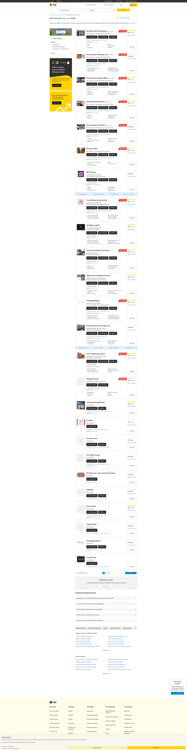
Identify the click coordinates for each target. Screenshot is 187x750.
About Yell (127, 711)
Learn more (56, 103)
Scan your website (110, 721)
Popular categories (91, 5)
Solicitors (70, 733)
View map (61, 32)
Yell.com (52, 1)
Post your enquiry (108, 5)
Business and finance (92, 719)
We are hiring (53, 731)
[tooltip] (114, 10)
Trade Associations (55, 723)
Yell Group (128, 707)
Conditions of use (129, 723)
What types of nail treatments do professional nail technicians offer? (95, 598)
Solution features (110, 725)
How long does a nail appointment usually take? (89, 609)
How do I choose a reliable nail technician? (87, 615)
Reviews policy (128, 727)
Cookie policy (127, 719)
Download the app (109, 1)
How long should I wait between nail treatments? (89, 620)
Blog (121, 5)
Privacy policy (127, 715)
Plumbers (71, 715)
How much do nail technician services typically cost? (90, 604)
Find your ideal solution (111, 717)
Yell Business (59, 1)
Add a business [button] (106, 586)
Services (53, 707)
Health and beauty (92, 727)
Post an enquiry (54, 715)
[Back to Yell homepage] (53, 5)
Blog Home (90, 711)
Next (131, 573)
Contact (107, 729)
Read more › (134, 23)
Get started (56, 85)
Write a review (132, 35)
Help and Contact (54, 727)
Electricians (71, 723)
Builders (70, 711)
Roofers (70, 719)
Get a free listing (118, 1)
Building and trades (92, 715)
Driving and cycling (92, 723)
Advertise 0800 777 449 (131, 1)
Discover (71, 707)
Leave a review (54, 719)
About (107, 733)
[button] (84, 10)
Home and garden (92, 731)
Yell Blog (90, 707)
